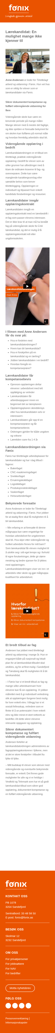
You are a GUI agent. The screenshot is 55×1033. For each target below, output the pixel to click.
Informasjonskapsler (16, 1022)
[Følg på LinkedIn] (21, 1005)
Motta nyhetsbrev (20, 988)
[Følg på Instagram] (28, 1005)
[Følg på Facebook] (15, 1005)
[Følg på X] (8, 1005)
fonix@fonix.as (24, 917)
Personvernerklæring (17, 1018)
